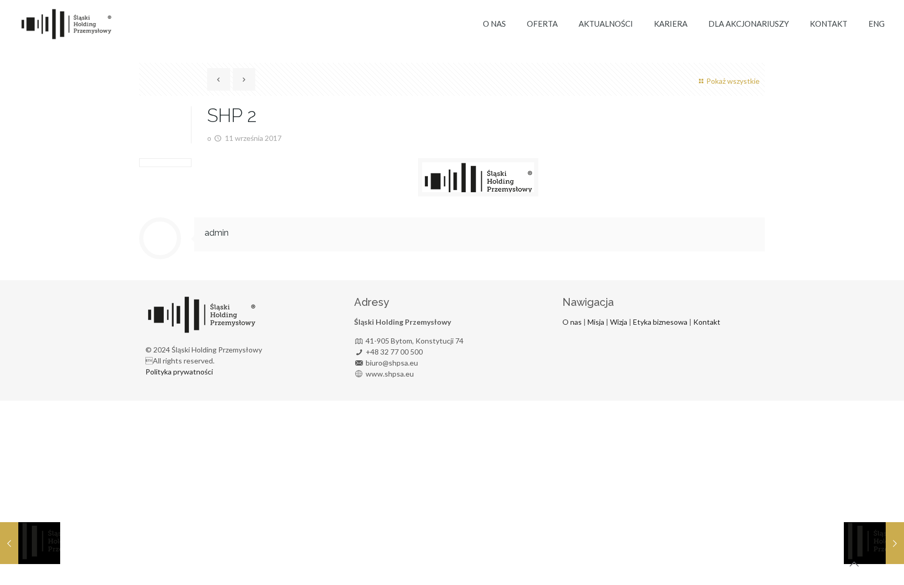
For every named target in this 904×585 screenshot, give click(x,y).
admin (217, 233)
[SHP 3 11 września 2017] (874, 543)
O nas (572, 321)
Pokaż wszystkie (733, 80)
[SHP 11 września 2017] (30, 543)
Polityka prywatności (179, 371)
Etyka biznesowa (660, 321)
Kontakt (706, 321)
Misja (595, 321)
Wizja (618, 321)
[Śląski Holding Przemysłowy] (65, 23)
